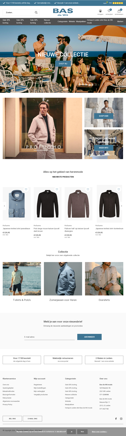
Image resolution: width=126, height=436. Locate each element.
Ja (71, 432)
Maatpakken (81, 21)
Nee (82, 432)
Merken (120, 21)
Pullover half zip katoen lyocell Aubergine (77, 229)
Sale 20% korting (20, 21)
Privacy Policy (7, 404)
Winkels (72, 21)
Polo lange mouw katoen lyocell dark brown (46, 229)
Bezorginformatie (9, 394)
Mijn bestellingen (40, 388)
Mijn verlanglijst (39, 391)
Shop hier (103, 116)
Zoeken (36, 12)
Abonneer (89, 337)
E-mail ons (32, 419)
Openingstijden (8, 388)
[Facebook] (116, 418)
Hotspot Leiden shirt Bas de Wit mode (100, 21)
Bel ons (12, 419)
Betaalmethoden (8, 391)
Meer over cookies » (99, 432)
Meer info (103, 148)
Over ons (6, 385)
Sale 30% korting (6, 21)
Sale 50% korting (34, 21)
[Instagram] (121, 418)
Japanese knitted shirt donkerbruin (109, 228)
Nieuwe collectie (47, 21)
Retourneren (7, 398)
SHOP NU (63, 63)
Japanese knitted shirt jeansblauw (16, 228)
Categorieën (63, 21)
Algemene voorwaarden (11, 401)
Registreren (38, 385)
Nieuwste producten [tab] (63, 177)
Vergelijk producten (41, 394)
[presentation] (4, 206)
